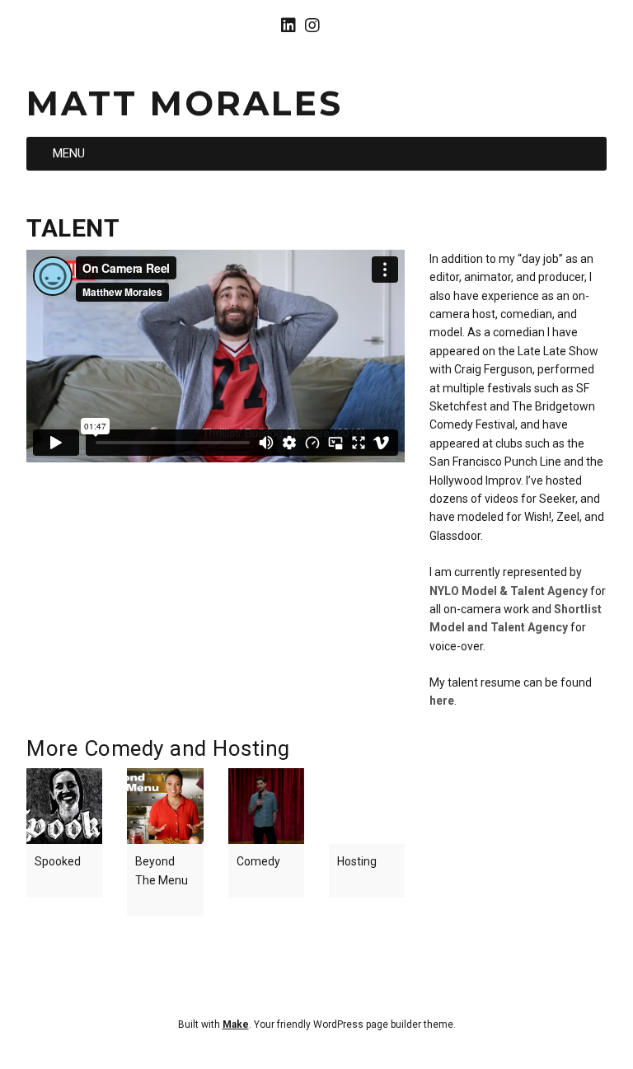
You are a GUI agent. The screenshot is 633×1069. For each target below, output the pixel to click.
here (441, 700)
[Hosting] (367, 806)
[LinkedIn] (290, 25)
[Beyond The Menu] (165, 806)
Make (236, 1024)
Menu (69, 153)
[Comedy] (266, 806)
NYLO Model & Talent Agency (508, 591)
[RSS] (339, 25)
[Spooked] (64, 806)
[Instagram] (312, 25)
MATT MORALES (184, 103)
